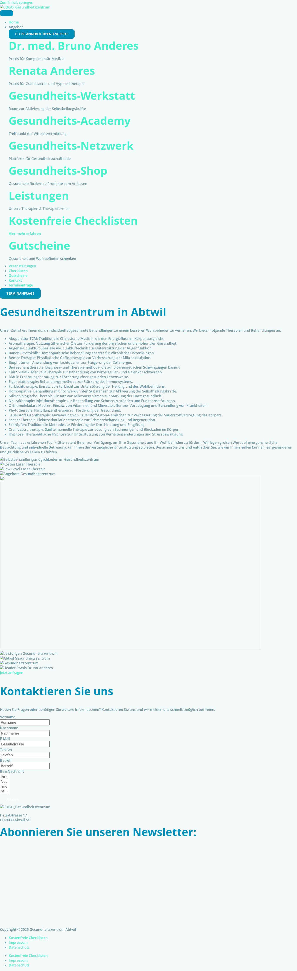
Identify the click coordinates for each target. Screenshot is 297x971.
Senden (13, 800)
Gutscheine (39, 245)
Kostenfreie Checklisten (73, 220)
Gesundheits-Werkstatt (72, 95)
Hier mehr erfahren (25, 233)
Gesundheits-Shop (58, 170)
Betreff (6, 760)
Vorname (7, 717)
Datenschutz (19, 947)
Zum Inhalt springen (16, 2)
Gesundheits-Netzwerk (71, 145)
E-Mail (5, 738)
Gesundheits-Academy (69, 120)
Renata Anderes (52, 70)
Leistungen (39, 195)
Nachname (9, 727)
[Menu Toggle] (6, 13)
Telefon (6, 749)
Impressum (18, 942)
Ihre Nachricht (12, 771)
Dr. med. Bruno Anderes (74, 45)
